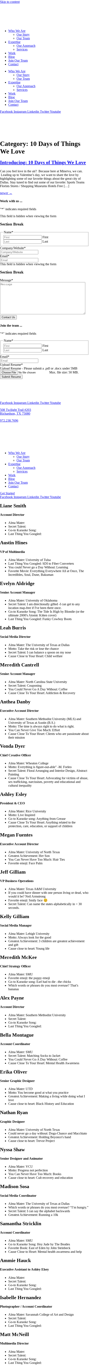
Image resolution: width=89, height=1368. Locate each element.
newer (6, 193)
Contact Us (8, 317)
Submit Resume (11, 376)
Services (22, 49)
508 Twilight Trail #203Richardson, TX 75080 (15, 411)
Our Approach (26, 45)
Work (12, 53)
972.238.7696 (9, 420)
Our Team (23, 38)
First (45, 237)
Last (45, 241)
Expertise (14, 42)
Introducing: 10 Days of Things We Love (43, 162)
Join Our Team (18, 60)
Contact (13, 64)
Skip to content (10, 2)
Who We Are (16, 31)
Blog (11, 57)
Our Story (23, 34)
